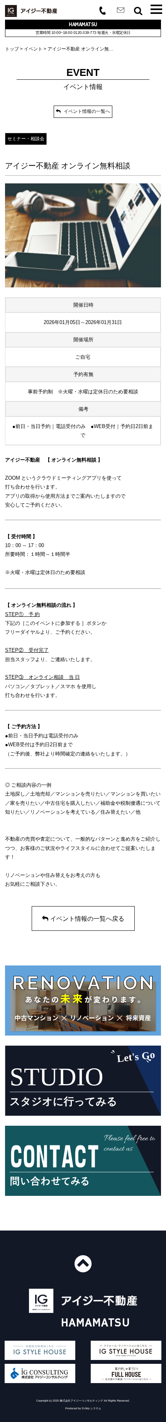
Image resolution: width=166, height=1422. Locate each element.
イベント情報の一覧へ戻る (87, 918)
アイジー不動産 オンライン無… (80, 49)
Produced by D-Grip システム (83, 1408)
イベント (33, 49)
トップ (12, 49)
